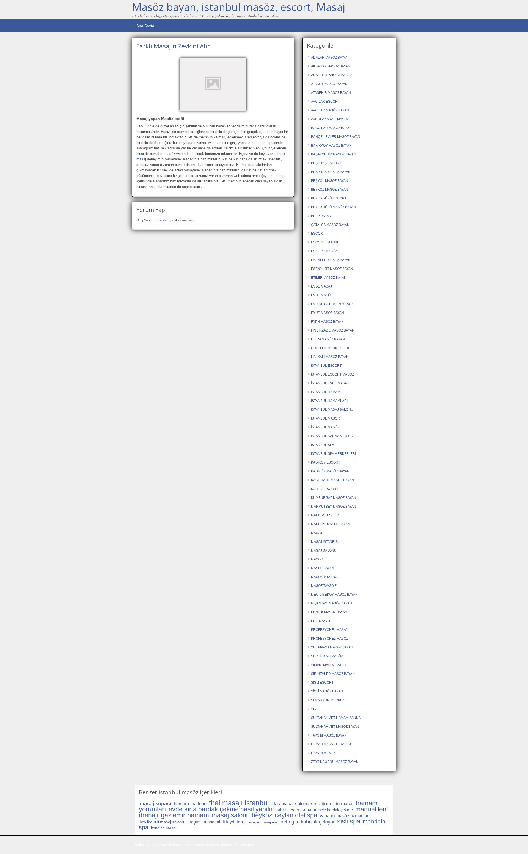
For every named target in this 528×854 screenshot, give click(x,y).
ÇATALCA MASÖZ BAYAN (330, 225)
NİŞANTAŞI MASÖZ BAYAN (331, 603)
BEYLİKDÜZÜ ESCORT (328, 198)
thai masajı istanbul (239, 803)
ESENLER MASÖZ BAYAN (331, 260)
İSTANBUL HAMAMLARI (329, 401)
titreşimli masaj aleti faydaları (214, 822)
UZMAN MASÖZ (323, 753)
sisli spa (348, 821)
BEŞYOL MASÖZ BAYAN (329, 181)
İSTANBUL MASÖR (325, 418)
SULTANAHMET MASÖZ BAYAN (335, 727)
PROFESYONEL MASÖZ (329, 638)
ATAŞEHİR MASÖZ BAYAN (331, 93)
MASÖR (317, 559)
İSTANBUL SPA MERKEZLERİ (333, 454)
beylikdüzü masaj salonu (162, 822)
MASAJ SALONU (324, 550)
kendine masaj (163, 828)
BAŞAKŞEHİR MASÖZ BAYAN (333, 154)
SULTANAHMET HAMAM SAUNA (336, 718)
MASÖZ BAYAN (322, 568)
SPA (314, 709)
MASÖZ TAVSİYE (324, 586)
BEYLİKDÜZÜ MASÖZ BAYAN (333, 207)
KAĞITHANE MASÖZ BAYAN (332, 480)
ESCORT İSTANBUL (326, 242)
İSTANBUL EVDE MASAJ (330, 383)
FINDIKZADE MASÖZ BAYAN (332, 330)
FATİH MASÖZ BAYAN (327, 322)
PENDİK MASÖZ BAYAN (329, 612)
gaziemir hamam (185, 815)
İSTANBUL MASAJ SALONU (332, 410)
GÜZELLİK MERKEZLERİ (330, 348)
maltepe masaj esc (261, 822)
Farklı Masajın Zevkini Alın (173, 46)
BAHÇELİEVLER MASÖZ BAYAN (335, 137)
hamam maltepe (190, 803)
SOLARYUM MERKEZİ (328, 700)
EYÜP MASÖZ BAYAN (327, 313)
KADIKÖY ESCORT (325, 462)
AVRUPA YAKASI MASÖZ (330, 119)
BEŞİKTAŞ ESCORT (326, 163)
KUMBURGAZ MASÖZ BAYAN (333, 498)
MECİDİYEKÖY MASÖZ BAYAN (334, 594)
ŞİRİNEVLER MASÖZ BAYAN (333, 674)
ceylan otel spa (296, 815)
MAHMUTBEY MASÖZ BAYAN (333, 506)
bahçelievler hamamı (295, 810)
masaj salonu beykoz (241, 815)
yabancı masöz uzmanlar (344, 816)
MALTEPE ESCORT (326, 515)
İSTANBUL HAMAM (325, 392)
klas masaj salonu (290, 803)
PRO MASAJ (320, 621)
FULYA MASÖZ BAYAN (328, 339)
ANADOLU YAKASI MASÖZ (331, 75)
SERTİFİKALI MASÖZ (327, 656)
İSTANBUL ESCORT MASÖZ (332, 374)
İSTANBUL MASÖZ (325, 427)
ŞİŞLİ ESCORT (322, 683)
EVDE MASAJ (321, 286)
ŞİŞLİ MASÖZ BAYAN (327, 691)
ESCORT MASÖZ (324, 251)
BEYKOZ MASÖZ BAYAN (329, 189)
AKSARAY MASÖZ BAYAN (330, 66)
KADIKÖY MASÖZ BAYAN (330, 471)
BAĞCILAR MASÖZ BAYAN (331, 128)
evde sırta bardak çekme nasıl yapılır (221, 809)
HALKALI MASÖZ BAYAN (330, 357)
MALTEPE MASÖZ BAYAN (330, 524)
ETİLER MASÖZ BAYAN (328, 278)
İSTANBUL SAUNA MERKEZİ (332, 436)
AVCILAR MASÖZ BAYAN (330, 110)
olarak (161, 220)
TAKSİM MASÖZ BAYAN (329, 735)
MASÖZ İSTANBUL (325, 577)
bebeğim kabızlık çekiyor (307, 822)
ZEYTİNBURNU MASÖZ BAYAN (335, 762)
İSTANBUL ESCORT (326, 366)
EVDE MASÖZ (321, 295)
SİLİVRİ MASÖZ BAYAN (328, 665)
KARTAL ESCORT (324, 489)
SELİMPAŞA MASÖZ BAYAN (332, 647)
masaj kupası (155, 803)
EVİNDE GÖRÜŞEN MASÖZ (332, 304)
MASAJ (316, 533)
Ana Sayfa (145, 26)
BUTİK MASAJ (321, 216)
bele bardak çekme (335, 810)
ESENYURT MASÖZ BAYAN (332, 269)
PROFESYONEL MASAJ (329, 630)
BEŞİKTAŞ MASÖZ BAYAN (331, 172)
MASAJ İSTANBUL (325, 542)
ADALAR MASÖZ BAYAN (329, 57)
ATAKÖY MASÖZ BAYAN (329, 84)
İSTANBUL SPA (322, 445)
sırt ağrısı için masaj (332, 803)
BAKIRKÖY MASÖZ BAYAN (331, 145)
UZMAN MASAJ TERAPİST (331, 744)
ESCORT (318, 234)
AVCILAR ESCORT (325, 101)
